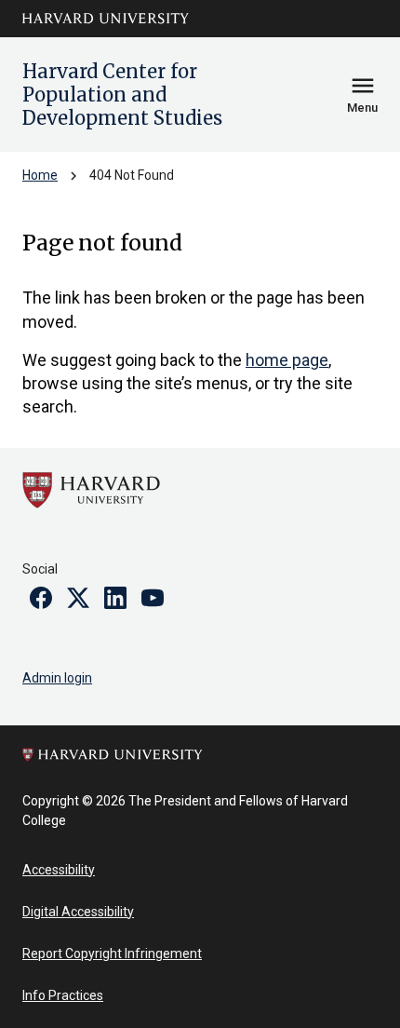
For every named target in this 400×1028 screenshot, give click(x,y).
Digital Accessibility (78, 911)
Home (40, 175)
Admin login (57, 677)
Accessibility (58, 869)
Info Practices (62, 995)
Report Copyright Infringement (112, 953)
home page (287, 360)
